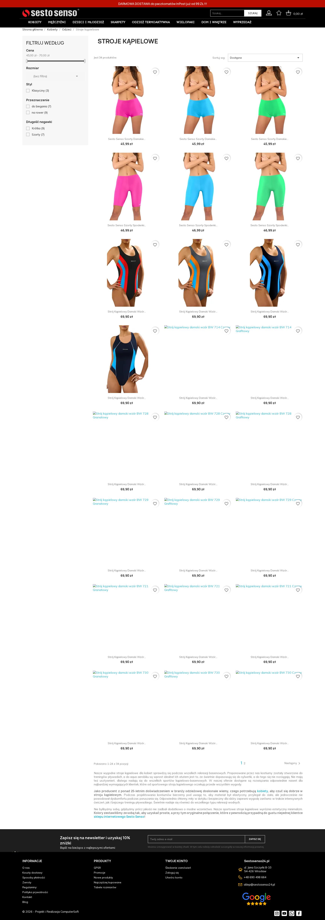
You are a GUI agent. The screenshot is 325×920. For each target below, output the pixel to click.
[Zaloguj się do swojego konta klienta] (269, 12)
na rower (40, 112)
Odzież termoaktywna (151, 22)
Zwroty (26, 882)
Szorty (38, 134)
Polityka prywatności (35, 892)
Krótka (38, 128)
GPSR (97, 867)
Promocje (99, 872)
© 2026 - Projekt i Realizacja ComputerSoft (50, 911)
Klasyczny (40, 90)
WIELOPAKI (186, 22)
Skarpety (118, 22)
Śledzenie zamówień (178, 867)
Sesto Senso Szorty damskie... (126, 139)
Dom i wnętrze (213, 22)
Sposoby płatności (33, 877)
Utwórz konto (173, 877)
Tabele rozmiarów (105, 887)
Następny (292, 763)
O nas (26, 867)
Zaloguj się (172, 872)
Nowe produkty (103, 877)
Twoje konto (176, 861)
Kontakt (27, 897)
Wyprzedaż (242, 22)
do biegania (41, 106)
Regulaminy (29, 887)
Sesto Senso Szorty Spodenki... (127, 225)
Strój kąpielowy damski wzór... (127, 311)
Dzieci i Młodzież (88, 22)
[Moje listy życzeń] (278, 12)
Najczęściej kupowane (107, 882)
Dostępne (265, 57)
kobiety (262, 791)
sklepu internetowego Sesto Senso (119, 817)
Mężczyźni (57, 22)
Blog (25, 902)
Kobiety (34, 22)
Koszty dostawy (32, 872)
